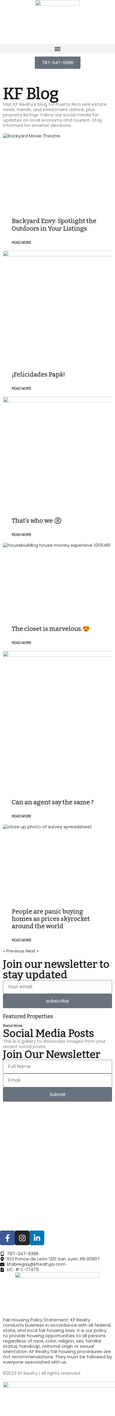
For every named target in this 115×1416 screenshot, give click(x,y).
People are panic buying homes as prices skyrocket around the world (51, 919)
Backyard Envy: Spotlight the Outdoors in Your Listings (54, 224)
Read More (21, 243)
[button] (57, 49)
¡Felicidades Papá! (38, 374)
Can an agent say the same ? (53, 802)
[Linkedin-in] (36, 1238)
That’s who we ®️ (37, 520)
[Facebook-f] (7, 1238)
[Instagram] (22, 1238)
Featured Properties (28, 1016)
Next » (32, 951)
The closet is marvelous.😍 (51, 629)
